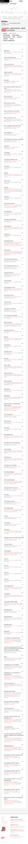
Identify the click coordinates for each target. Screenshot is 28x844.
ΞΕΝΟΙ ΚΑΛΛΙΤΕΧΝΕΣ (6, 37)
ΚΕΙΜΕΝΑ (21, 1)
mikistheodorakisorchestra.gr (17, 830)
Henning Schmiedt (12, 191)
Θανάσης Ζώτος (18, 326)
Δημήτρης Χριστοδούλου (14, 695)
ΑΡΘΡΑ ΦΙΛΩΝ (20, 17)
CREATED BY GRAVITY (4, 841)
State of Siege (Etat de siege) (16, 65)
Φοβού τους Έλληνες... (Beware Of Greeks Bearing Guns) (13, 74)
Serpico (12, 58)
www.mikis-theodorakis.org (16, 819)
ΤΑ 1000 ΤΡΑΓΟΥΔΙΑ (10, 30)
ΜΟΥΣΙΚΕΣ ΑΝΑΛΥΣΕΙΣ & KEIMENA (15, 23)
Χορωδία (5, 785)
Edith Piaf (6, 291)
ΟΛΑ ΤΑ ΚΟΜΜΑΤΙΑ (5, 28)
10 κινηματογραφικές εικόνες (16, 274)
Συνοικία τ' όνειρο (14, 625)
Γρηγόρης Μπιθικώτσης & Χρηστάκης (12, 660)
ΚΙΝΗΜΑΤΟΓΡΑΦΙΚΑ (12, 33)
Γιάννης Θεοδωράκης (13, 678)
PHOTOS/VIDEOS (13, 3)
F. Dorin (18, 275)
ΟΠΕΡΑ (14, 37)
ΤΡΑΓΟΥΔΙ (12, 38)
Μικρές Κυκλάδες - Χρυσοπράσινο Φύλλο (11, 757)
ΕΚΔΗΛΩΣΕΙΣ (10, 17)
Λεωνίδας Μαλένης (13, 740)
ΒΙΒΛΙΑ (11, 1)
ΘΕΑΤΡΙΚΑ (5, 33)
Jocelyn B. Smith (7, 192)
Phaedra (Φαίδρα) (14, 52)
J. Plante (21, 383)
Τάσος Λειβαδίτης (12, 721)
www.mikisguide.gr (14, 835)
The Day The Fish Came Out (16, 160)
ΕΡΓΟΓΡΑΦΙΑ (3, 23)
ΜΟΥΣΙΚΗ (2, 1)
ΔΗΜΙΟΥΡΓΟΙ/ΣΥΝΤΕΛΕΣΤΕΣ (15, 28)
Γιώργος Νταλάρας (13, 410)
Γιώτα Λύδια (17, 685)
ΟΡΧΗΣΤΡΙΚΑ (19, 37)
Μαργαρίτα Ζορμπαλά (8, 668)
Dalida (11, 276)
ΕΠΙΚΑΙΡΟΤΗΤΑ (5, 17)
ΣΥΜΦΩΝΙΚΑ (5, 38)
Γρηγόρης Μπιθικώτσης (8, 803)
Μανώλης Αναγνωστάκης (14, 408)
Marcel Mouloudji (7, 92)
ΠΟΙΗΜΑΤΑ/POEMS (4, 3)
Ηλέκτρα (12, 560)
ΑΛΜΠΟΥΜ (23, 28)
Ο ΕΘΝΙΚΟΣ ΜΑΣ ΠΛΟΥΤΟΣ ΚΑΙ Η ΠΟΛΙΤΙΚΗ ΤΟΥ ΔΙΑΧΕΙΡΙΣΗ (12, 18)
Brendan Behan (12, 641)
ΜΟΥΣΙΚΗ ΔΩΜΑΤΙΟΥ (16, 35)
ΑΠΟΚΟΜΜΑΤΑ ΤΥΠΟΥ (5, 24)
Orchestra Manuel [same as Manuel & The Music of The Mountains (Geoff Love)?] (13, 245)
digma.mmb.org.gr (14, 825)
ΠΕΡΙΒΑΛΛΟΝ (15, 17)
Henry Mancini (12, 82)
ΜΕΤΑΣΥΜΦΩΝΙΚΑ (6, 35)
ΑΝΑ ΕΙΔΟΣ (4, 30)
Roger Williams (7, 620)
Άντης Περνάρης (12, 784)
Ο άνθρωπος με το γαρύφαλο (16, 651)
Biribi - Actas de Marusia (15, 89)
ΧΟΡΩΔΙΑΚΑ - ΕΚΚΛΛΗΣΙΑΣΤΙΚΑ (8, 40)
